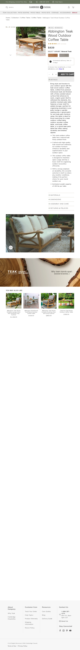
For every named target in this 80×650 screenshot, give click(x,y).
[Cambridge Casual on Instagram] (63, 631)
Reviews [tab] (11, 373)
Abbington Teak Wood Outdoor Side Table (21, 462)
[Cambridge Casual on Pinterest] (67, 631)
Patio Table (35, 12)
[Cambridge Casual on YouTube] (70, 631)
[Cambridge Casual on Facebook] (60, 631)
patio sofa (50, 383)
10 (53, 607)
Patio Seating (23, 12)
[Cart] (73, 7)
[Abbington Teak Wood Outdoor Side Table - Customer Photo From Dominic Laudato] (10, 365)
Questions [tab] (26, 373)
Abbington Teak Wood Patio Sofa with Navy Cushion (25, 597)
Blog (43, 615)
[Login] (69, 7)
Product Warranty (31, 619)
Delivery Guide (47, 619)
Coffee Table (25, 17)
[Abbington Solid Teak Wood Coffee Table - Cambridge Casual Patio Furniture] (53, 55)
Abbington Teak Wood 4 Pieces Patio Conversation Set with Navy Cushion (32, 502)
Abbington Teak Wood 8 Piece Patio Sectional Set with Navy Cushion (30, 427)
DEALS (74, 12)
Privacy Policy (22, 646)
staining (12, 383)
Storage (55, 12)
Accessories (65, 12)
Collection (15, 17)
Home (8, 17)
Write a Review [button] (65, 358)
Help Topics (29, 615)
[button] (10, 55)
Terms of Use (12, 646)
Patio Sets (46, 12)
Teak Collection (10, 12)
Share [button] (12, 431)
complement (14, 387)
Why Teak (11, 613)
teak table (23, 383)
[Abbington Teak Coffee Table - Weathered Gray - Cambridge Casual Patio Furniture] (64, 55)
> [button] (57, 607)
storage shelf (36, 383)
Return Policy (29, 628)
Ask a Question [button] (47, 358)
